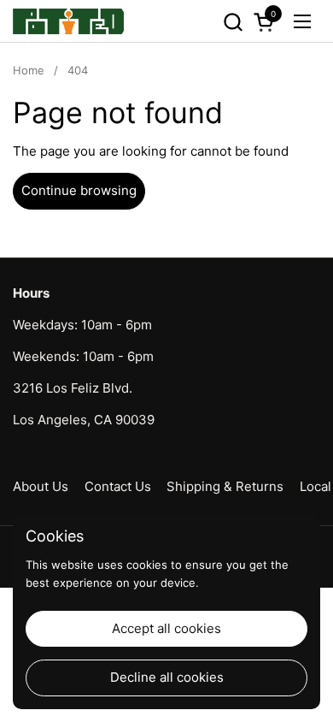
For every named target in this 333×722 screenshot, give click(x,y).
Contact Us (118, 486)
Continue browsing (79, 190)
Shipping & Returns (224, 486)
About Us (40, 486)
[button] (232, 22)
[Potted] (68, 21)
